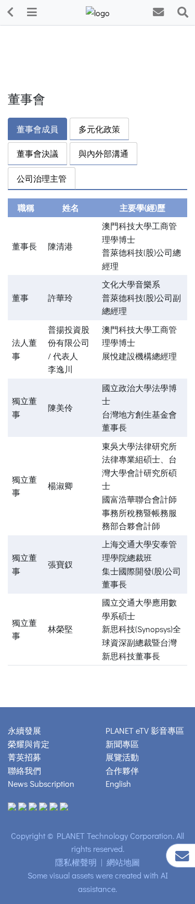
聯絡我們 (24, 770)
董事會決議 (37, 153)
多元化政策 (99, 128)
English (118, 783)
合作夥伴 (122, 770)
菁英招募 (24, 756)
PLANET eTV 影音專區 (145, 730)
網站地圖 (123, 862)
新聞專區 (122, 743)
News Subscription (41, 783)
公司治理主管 (42, 178)
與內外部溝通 (103, 153)
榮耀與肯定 (28, 743)
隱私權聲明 (76, 862)
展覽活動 (122, 756)
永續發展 (24, 730)
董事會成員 (37, 128)
